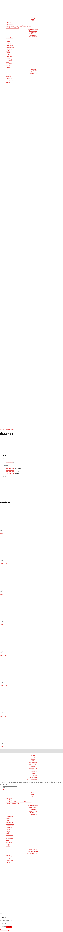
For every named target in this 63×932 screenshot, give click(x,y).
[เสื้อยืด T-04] (19, 679)
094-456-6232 (10, 468)
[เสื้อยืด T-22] (19, 618)
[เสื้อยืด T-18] (19, 588)
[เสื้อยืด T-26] (19, 649)
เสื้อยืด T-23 (3, 746)
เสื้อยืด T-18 (3, 594)
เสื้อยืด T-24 (3, 716)
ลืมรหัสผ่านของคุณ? (5, 930)
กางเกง (8, 837)
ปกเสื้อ (8, 846)
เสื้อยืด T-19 (3, 533)
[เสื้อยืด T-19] (19, 527)
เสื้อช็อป (8, 833)
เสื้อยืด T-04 (3, 685)
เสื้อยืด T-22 (3, 625)
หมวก (7, 840)
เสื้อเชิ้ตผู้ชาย (9, 822)
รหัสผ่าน (2, 923)
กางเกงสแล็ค (9, 839)
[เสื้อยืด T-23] (19, 740)
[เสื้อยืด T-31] (7, 445)
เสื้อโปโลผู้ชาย (9, 798)
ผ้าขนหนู (8, 844)
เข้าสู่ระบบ (9, 926)
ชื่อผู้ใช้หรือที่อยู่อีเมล (5, 920)
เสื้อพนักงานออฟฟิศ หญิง (12, 804)
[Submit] (3, 789)
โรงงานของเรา (9, 861)
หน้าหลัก (2, 429)
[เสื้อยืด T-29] (7, 453)
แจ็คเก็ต (8, 818)
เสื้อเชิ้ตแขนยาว (10, 824)
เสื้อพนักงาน (9, 828)
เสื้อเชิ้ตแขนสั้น (10, 826)
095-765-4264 (10, 472)
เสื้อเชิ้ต (8, 820)
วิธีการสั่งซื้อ (9, 857)
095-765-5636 (10, 474)
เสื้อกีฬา (8, 831)
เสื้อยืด (12, 429)
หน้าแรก (8, 429)
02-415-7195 (9, 462)
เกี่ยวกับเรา (9, 859)
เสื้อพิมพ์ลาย (9, 816)
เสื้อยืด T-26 (3, 655)
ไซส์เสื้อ (8, 855)
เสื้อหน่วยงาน (9, 835)
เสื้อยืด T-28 (3, 564)
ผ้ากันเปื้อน (9, 842)
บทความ (8, 862)
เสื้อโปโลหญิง (9, 800)
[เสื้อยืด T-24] (19, 710)
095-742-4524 (10, 470)
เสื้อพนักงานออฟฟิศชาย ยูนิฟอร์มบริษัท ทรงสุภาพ (19, 802)
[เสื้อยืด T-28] (19, 557)
